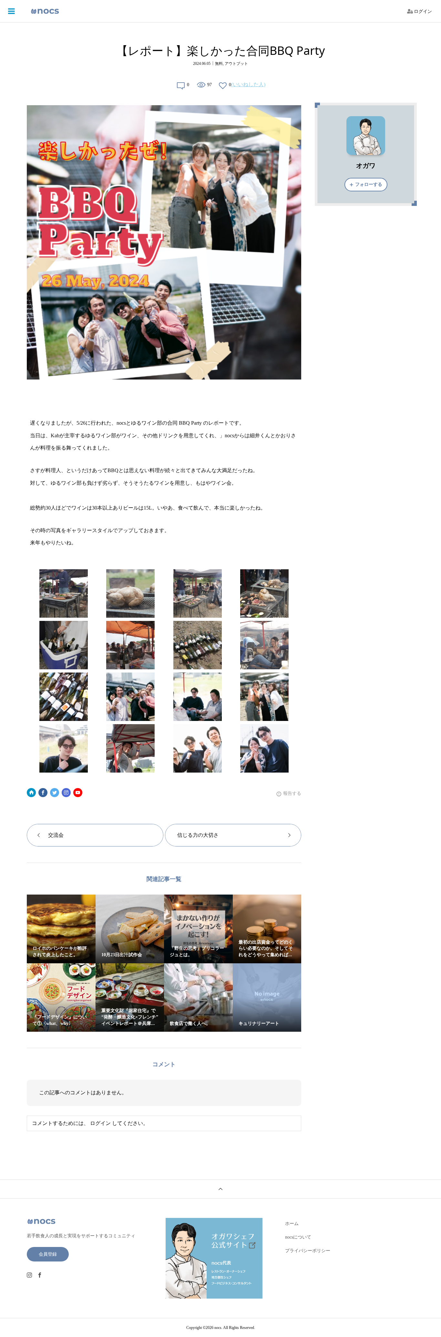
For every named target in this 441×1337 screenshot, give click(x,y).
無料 (219, 63)
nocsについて (298, 1237)
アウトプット (236, 63)
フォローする (368, 184)
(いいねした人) (248, 84)
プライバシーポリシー (307, 1250)
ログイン (423, 11)
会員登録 (48, 1254)
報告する (292, 793)
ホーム (292, 1223)
